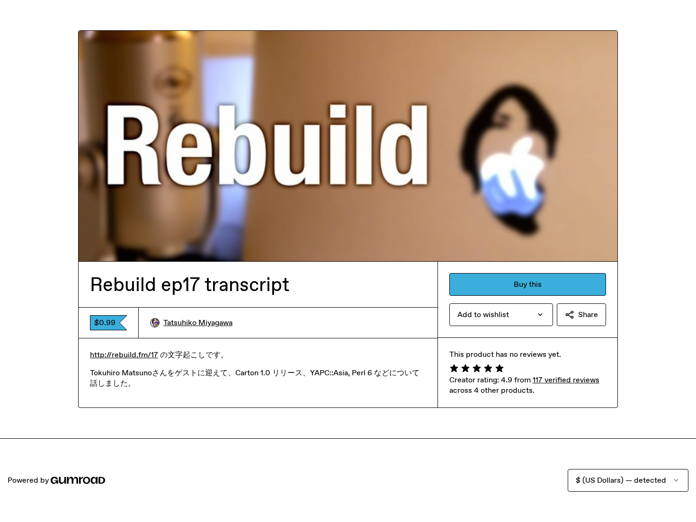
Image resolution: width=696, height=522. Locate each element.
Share (588, 314)
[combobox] (501, 314)
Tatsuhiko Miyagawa (197, 322)
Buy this (528, 284)
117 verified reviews (566, 379)
